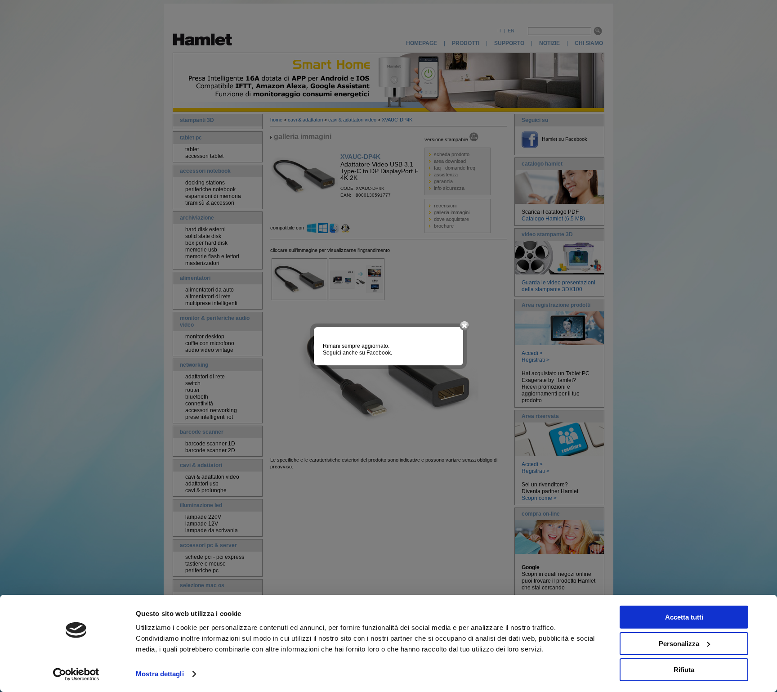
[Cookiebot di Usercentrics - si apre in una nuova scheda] (76, 674)
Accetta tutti (684, 617)
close (464, 326)
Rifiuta (684, 670)
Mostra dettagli (160, 674)
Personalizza (679, 643)
